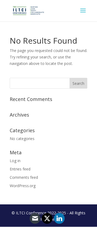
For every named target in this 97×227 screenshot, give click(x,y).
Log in (15, 160)
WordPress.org (23, 185)
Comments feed (24, 177)
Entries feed (20, 169)
